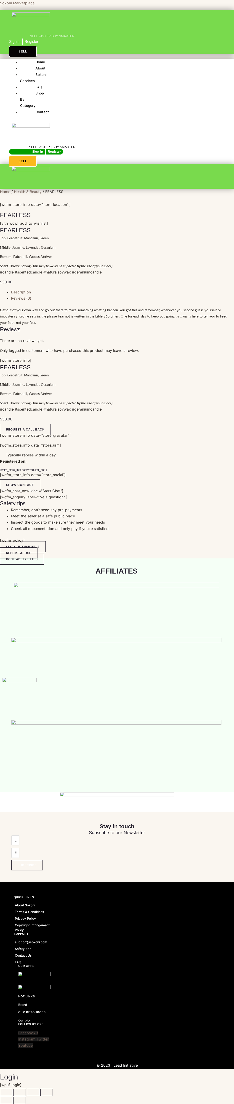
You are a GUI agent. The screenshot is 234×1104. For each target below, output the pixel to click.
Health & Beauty (28, 191)
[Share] (33, 1092)
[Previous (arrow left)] (6, 1100)
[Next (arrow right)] (19, 1100)
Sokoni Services (33, 77)
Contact (42, 112)
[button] (20, 484)
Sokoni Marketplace (17, 3)
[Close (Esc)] (46, 1092)
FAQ (38, 87)
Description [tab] (21, 292)
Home (40, 62)
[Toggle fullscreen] (19, 1092)
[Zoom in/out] (6, 1092)
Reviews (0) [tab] (21, 298)
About (40, 68)
